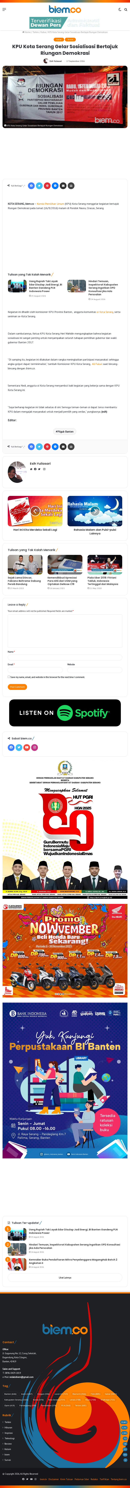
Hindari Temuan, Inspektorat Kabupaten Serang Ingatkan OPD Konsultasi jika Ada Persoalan (103, 288)
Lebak (75, 1399)
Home (27, 32)
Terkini (35, 32)
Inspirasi (9, 1432)
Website (71, 664)
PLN (65, 1405)
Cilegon (43, 1394)
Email (11, 664)
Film (95, 1394)
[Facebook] (31, 185)
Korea (38, 1399)
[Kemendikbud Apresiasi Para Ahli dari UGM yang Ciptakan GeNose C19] (65, 564)
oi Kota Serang (105, 312)
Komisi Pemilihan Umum (50, 203)
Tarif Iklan (104, 1479)
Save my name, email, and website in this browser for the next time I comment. (47, 677)
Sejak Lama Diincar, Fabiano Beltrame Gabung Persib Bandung (24, 581)
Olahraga (108, 1399)
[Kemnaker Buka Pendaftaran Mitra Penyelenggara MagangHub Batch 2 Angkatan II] (17, 1264)
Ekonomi (79, 1394)
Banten (10, 1394)
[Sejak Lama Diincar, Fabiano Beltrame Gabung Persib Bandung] (25, 564)
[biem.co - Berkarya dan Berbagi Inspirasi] (65, 9)
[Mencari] (125, 10)
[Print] (71, 185)
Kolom (8, 1449)
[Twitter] (39, 185)
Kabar (43, 32)
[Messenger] (55, 185)
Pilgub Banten (65, 431)
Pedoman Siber (82, 1479)
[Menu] (4, 10)
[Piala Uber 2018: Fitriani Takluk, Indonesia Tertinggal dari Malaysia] (105, 564)
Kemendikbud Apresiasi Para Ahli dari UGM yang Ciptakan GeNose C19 (62, 581)
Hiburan (8, 1427)
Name (11, 651)
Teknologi (10, 1438)
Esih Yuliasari (56, 61)
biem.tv (43, 1479)
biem (26, 1394)
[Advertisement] (65, 153)
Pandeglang (27, 1405)
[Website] (32, 469)
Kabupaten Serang (16, 1399)
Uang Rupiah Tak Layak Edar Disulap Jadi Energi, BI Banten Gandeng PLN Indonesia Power (45, 286)
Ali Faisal (97, 364)
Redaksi (94, 1479)
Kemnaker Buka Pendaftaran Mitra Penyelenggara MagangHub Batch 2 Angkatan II (73, 1261)
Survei (8, 1459)
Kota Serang (56, 1399)
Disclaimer (54, 1479)
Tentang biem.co (119, 1479)
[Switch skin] (120, 10)
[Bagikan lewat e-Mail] (63, 185)
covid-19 (61, 1394)
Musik (90, 1399)
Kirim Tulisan (66, 1479)
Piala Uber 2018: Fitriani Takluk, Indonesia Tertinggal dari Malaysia (103, 581)
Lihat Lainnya (65, 1277)
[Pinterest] (47, 185)
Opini (9, 1405)
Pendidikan (49, 1405)
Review (8, 1443)
